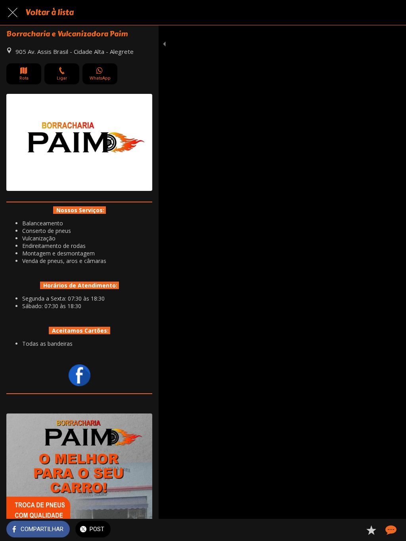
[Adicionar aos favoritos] (371, 529)
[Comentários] (390, 529)
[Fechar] (12, 12)
